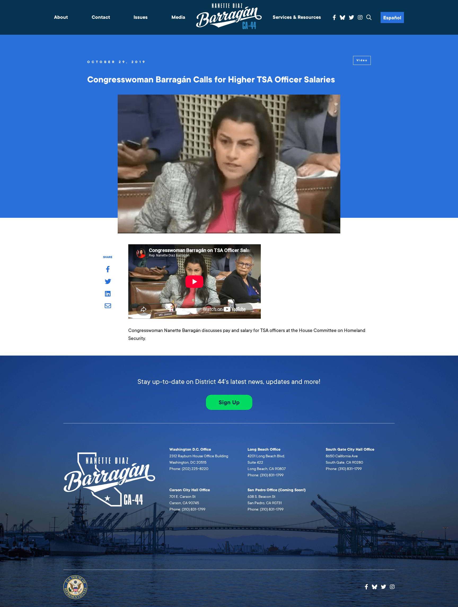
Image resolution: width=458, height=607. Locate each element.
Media (178, 17)
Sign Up (229, 402)
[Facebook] (334, 18)
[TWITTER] (107, 282)
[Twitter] (351, 18)
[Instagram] (360, 18)
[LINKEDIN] (107, 294)
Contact (101, 17)
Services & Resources (297, 17)
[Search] (369, 18)
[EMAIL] (107, 306)
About (61, 17)
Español (392, 18)
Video (361, 60)
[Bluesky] (342, 16)
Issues (141, 17)
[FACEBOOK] (107, 269)
